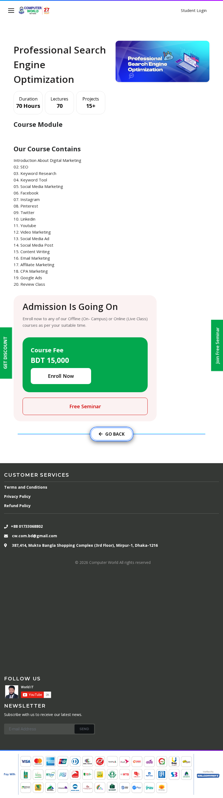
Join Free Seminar (218, 345)
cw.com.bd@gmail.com (34, 535)
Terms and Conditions (25, 487)
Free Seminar (85, 406)
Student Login (194, 10)
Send (84, 729)
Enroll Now (61, 376)
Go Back (115, 434)
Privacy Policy (17, 496)
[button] (5, 353)
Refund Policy (17, 505)
